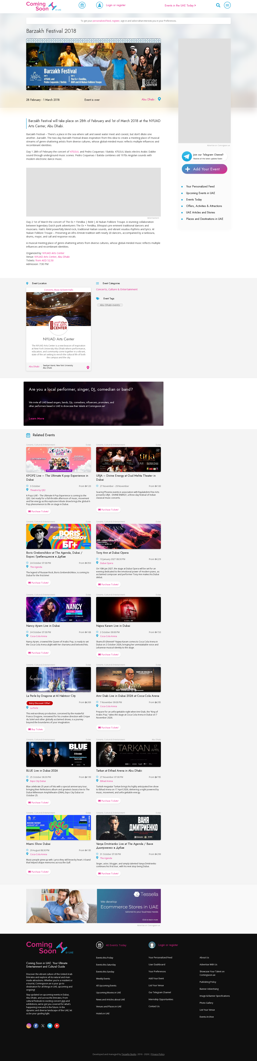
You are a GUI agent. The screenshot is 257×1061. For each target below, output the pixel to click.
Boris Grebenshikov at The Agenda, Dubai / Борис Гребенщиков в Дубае (54, 555)
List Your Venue (156, 985)
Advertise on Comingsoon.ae (218, 145)
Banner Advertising (209, 988)
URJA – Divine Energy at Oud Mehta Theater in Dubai (126, 477)
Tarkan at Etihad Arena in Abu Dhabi (119, 770)
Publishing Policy (208, 981)
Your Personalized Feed (200, 186)
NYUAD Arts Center (53, 253)
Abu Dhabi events (110, 305)
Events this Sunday (105, 971)
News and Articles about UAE (110, 999)
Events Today (194, 200)
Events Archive (207, 1016)
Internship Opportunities (161, 999)
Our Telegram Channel (160, 992)
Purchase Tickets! (40, 511)
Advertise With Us (208, 964)
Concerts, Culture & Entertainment (117, 289)
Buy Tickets (37, 729)
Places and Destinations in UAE (204, 219)
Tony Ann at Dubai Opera (112, 553)
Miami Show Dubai (38, 844)
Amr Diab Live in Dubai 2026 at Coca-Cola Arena (127, 696)
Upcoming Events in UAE (200, 193)
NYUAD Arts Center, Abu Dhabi (52, 256)
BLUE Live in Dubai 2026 (42, 770)
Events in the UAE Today (179, 5)
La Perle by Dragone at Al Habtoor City (51, 696)
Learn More (36, 418)
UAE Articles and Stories (200, 212)
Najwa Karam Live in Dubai (113, 626)
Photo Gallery (206, 1002)
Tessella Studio (129, 1054)
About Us (204, 957)
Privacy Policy (158, 1054)
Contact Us (154, 1006)
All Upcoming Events (106, 985)
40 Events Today (116, 945)
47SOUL (74, 151)
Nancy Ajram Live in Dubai (43, 626)
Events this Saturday (106, 964)
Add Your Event (206, 169)
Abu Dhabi (148, 99)
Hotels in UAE (102, 1013)
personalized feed (102, 20)
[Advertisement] (204, 91)
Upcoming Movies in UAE (108, 992)
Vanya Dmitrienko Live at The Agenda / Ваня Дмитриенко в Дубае (124, 846)
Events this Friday (104, 957)
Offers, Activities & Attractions (204, 206)
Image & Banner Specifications (215, 995)
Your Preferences (157, 971)
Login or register (116, 5)
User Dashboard (157, 964)
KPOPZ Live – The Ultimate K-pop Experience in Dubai (57, 477)
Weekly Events (103, 978)
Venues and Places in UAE (108, 1006)
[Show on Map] (159, 99)
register (116, 20)
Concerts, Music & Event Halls (58, 289)
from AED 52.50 (44, 260)
